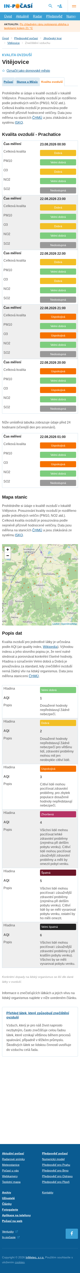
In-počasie (9, 1237)
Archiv (6, 1192)
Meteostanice (10, 1164)
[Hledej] (50, 6)
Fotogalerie (10, 1209)
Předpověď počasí (26, 38)
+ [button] (7, 549)
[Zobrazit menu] (74, 6)
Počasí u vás (10, 1170)
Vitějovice (13, 43)
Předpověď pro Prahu (56, 1164)
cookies (20, 1262)
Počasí (8, 81)
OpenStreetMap (69, 623)
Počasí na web (12, 1221)
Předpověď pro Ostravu (57, 1176)
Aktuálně (22, 16)
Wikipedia (50, 647)
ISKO (19, 122)
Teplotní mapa (11, 1181)
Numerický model (53, 1159)
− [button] (7, 555)
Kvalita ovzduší (52, 81)
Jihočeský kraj (52, 38)
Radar (37, 16)
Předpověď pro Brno (55, 1170)
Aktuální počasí (13, 1153)
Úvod (8, 16)
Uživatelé (8, 1198)
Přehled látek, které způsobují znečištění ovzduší (40, 1031)
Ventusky (8, 1231)
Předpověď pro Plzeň (56, 1181)
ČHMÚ (37, 117)
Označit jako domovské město (28, 70)
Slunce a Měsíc (27, 81)
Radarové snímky (13, 1159)
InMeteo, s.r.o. (35, 1257)
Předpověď (54, 16)
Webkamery (10, 1176)
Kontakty (47, 1192)
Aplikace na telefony (16, 1215)
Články (7, 1203)
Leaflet (56, 623)
